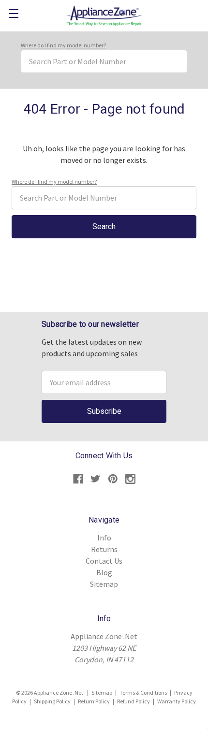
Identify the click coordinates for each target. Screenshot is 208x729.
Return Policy (94, 701)
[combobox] (104, 61)
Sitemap (104, 584)
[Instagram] (130, 479)
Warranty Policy (176, 701)
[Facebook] (78, 479)
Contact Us (104, 561)
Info (104, 537)
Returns (104, 549)
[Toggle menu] (13, 13)
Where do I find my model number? (63, 45)
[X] (95, 479)
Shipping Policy (52, 701)
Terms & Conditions (143, 692)
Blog (104, 572)
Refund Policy (133, 701)
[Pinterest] (113, 479)
